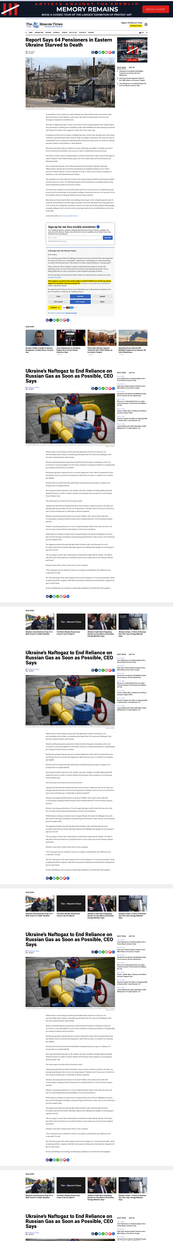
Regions (48, 32)
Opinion (64, 32)
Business (56, 32)
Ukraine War (39, 32)
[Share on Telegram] (99, 52)
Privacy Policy (63, 241)
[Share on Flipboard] (110, 52)
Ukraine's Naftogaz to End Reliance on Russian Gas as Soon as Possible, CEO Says (69, 376)
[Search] (146, 32)
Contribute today (135, 25)
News (31, 32)
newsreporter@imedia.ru (69, 216)
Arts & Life (73, 32)
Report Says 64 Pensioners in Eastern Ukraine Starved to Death (69, 42)
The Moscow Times (33, 387)
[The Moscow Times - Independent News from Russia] (44, 24)
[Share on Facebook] (92, 52)
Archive (91, 32)
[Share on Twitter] (96, 52)
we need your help (54, 277)
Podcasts (82, 32)
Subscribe (107, 237)
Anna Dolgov (31, 51)
